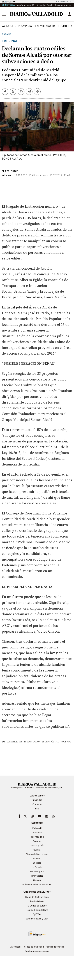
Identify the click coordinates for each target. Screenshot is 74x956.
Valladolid (9, 26)
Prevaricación (32, 741)
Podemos (66, 741)
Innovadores (37, 876)
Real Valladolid (44, 26)
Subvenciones (14, 741)
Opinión (37, 880)
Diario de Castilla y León (37, 897)
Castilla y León (37, 845)
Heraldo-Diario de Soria (37, 910)
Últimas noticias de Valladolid (37, 884)
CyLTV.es (37, 914)
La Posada (37, 867)
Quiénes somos (37, 795)
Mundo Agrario (37, 871)
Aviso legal (15, 947)
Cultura (37, 850)
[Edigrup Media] (37, 933)
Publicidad (37, 800)
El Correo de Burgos (37, 905)
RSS (37, 808)
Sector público (50, 741)
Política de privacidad (33, 947)
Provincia (25, 26)
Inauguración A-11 (25, 5)
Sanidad (37, 858)
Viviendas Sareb (45, 5)
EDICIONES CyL (62, 2)
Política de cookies (55, 947)
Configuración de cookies (37, 951)
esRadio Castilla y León (37, 918)
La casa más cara (64, 5)
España (6, 34)
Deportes (63, 26)
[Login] (69, 14)
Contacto (37, 804)
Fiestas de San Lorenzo (37, 854)
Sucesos (37, 863)
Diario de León (37, 901)
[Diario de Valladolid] (36, 14)
